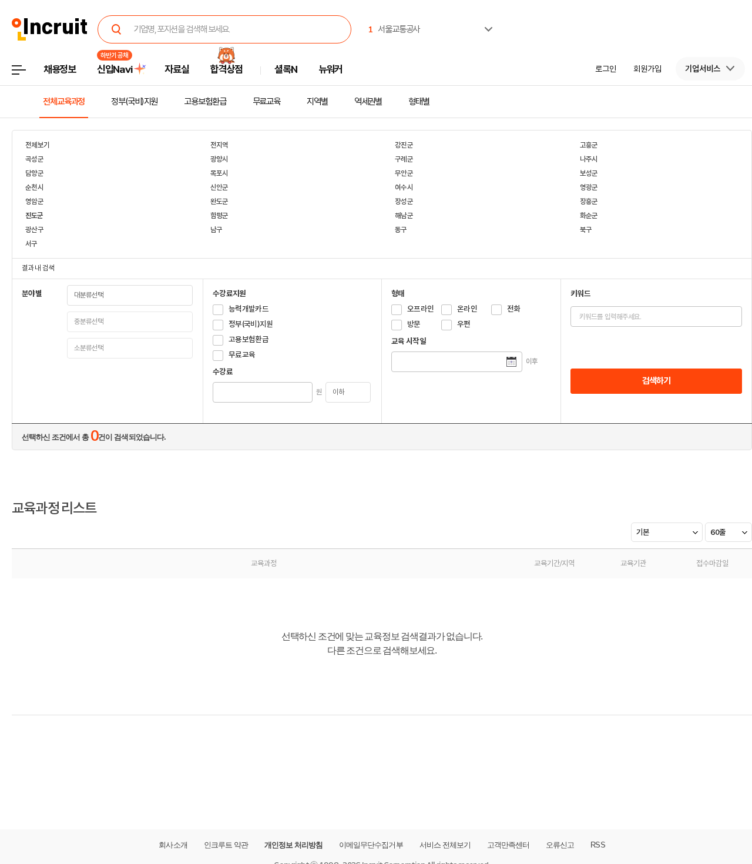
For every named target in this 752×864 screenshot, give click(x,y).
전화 (514, 309)
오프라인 (420, 309)
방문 (414, 324)
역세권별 (368, 102)
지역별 (317, 102)
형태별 (418, 102)
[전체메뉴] (27, 73)
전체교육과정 (64, 102)
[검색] (116, 29)
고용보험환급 (205, 102)
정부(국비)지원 (134, 102)
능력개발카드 (248, 309)
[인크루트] (50, 29)
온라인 (467, 309)
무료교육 (267, 102)
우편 (464, 324)
